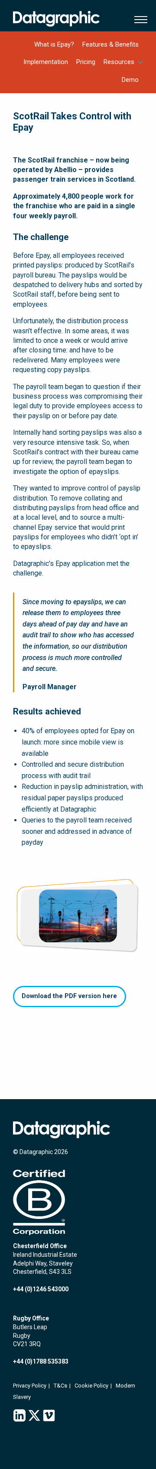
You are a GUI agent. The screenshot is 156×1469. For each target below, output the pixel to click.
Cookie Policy (91, 1385)
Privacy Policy (29, 1385)
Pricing (85, 62)
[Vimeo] (48, 1416)
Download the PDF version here (69, 996)
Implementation (45, 62)
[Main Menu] (138, 19)
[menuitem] (54, 45)
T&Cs (60, 1385)
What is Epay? (54, 44)
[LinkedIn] (19, 1416)
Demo (130, 80)
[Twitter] (34, 1416)
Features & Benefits (110, 44)
